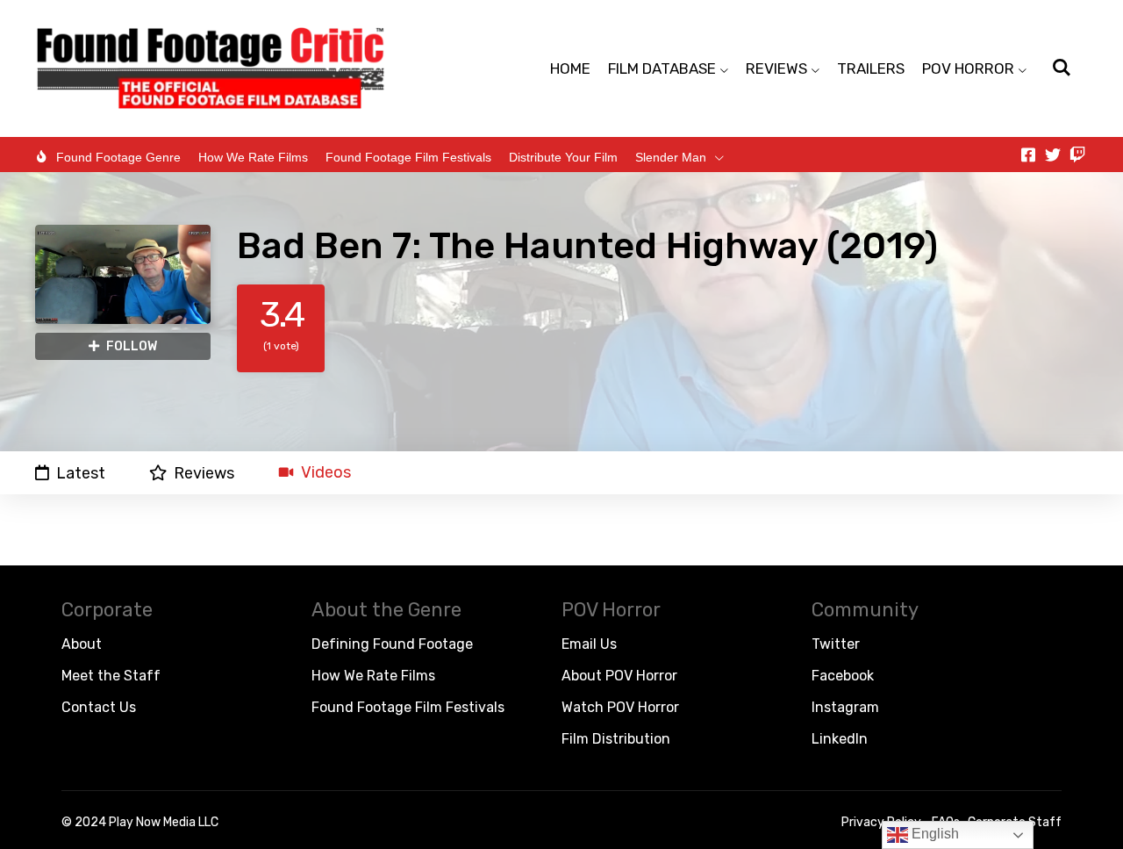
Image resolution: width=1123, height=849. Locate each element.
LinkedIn (840, 738)
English (933, 833)
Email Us (589, 644)
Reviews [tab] (204, 472)
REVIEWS (776, 68)
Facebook (843, 675)
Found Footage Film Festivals (408, 157)
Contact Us (98, 707)
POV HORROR (968, 68)
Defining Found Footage (392, 644)
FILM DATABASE (662, 68)
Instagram (845, 707)
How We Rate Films (253, 157)
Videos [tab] (326, 472)
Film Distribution (616, 738)
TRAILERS (871, 68)
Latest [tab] (80, 472)
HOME (570, 68)
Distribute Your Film (563, 157)
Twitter (836, 644)
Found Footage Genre (118, 157)
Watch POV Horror (620, 707)
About (81, 644)
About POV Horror (619, 675)
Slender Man (670, 157)
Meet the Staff (111, 675)
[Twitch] (1077, 154)
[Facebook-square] (1028, 154)
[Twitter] (1053, 154)
